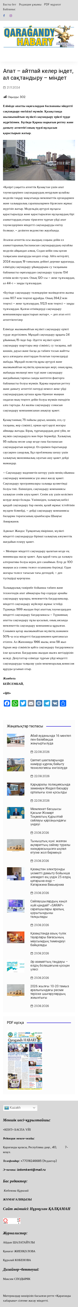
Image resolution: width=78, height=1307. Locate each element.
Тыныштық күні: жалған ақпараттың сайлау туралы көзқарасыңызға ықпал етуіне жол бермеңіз (50, 847)
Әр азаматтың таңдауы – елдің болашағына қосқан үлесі (50, 965)
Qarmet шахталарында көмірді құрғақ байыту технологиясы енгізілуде (48, 764)
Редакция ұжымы (30, 4)
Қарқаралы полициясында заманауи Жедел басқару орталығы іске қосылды (50, 788)
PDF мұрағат (52, 4)
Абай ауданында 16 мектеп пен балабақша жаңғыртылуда (50, 739)
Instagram (11, 16)
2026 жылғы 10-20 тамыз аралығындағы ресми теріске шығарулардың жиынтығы (49, 992)
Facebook (4, 16)
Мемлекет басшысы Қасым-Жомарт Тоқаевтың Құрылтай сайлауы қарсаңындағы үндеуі (48, 816)
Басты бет (9, 4)
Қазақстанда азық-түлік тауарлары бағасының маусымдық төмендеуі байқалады (48, 939)
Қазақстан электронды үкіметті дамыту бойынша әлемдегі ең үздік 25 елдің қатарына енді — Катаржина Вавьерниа (50, 877)
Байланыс (9, 9)
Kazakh (15, 1107)
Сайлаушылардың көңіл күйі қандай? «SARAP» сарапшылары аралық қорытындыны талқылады (48, 909)
